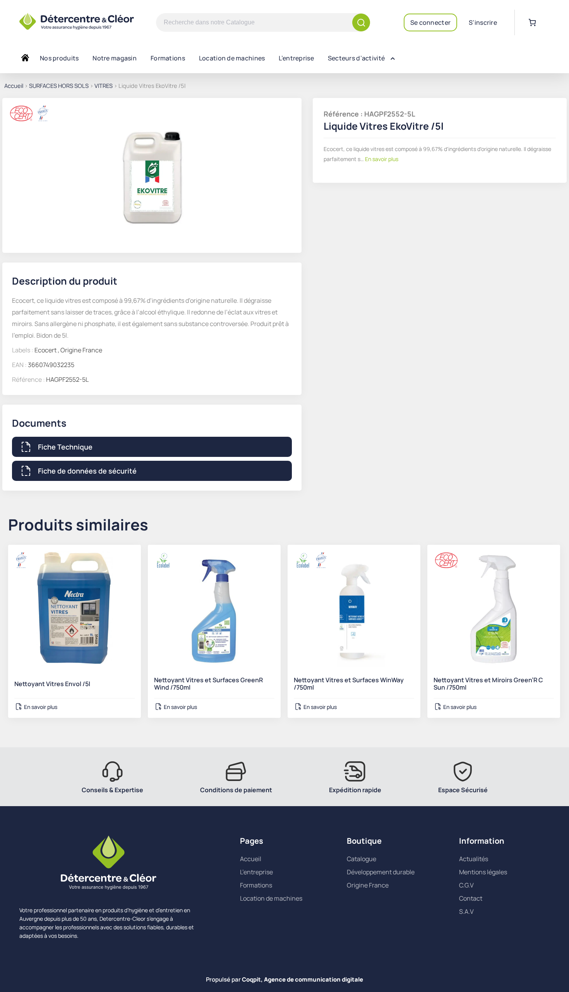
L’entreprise (296, 58)
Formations (168, 58)
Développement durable (381, 872)
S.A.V (466, 911)
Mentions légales (483, 872)
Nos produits (59, 58)
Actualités (473, 859)
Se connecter (430, 22)
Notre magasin (115, 58)
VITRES (103, 85)
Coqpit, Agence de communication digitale (302, 979)
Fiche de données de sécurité (87, 470)
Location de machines (232, 58)
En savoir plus (381, 159)
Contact (470, 898)
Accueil (13, 85)
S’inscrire (483, 22)
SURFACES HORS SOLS (59, 85)
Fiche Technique (65, 446)
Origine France (368, 885)
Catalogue (361, 859)
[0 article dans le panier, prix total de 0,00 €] (532, 22)
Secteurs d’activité (356, 58)
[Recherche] (361, 22)
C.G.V (466, 885)
